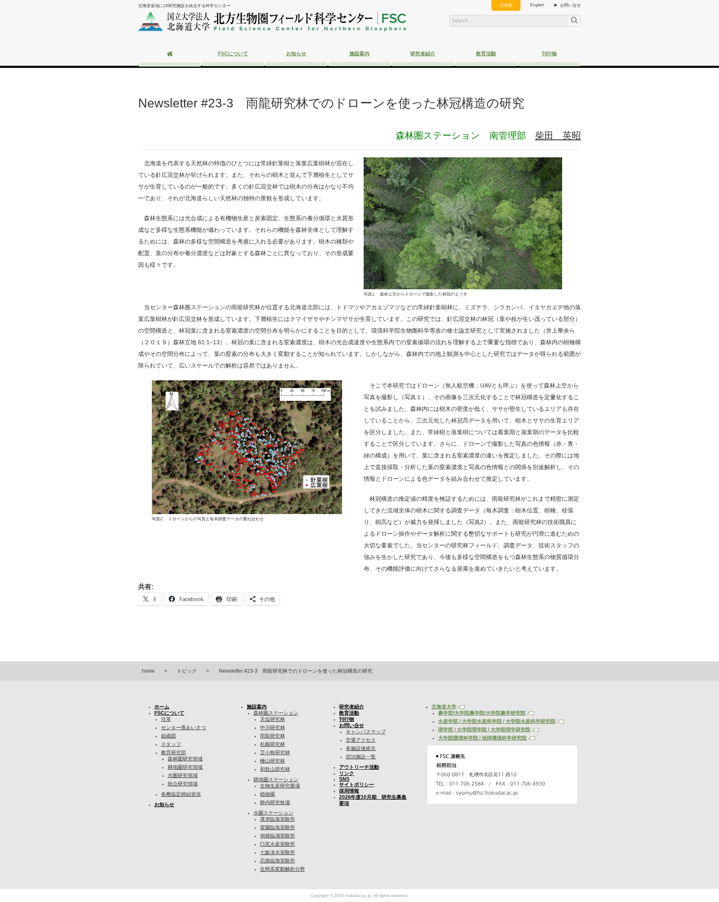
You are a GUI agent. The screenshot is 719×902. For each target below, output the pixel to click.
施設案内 (359, 54)
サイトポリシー (356, 784)
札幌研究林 (272, 744)
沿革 (166, 719)
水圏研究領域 (183, 775)
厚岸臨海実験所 (277, 819)
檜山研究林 (272, 760)
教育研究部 (173, 752)
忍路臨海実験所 (277, 860)
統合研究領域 (183, 783)
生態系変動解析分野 (282, 869)
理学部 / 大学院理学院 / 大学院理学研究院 (484, 729)
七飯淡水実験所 (277, 852)
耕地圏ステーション (275, 779)
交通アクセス (361, 740)
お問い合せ (570, 5)
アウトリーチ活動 (359, 767)
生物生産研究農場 (280, 785)
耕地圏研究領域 (185, 767)
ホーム (161, 706)
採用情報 (349, 790)
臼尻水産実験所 (277, 844)
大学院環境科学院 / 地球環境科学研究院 (482, 738)
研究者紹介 (422, 54)
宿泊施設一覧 (361, 756)
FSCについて (233, 54)
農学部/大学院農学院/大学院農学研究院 (482, 713)
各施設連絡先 (361, 748)
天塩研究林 (272, 719)
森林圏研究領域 (185, 758)
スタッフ (171, 744)
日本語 (506, 5)
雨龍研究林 (272, 735)
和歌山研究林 (275, 769)
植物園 (267, 794)
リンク (346, 773)
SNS (344, 779)
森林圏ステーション (275, 713)
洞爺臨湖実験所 (277, 835)
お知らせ (296, 54)
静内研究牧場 (275, 802)
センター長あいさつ (183, 727)
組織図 (168, 735)
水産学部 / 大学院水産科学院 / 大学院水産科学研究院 (496, 721)
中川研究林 (272, 727)
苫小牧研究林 (275, 752)
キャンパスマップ (366, 731)
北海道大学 (443, 706)
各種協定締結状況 (181, 794)
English (537, 4)
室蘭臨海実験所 (277, 827)
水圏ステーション (273, 812)
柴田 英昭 (558, 135)
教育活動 (486, 54)
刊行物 (549, 54)
